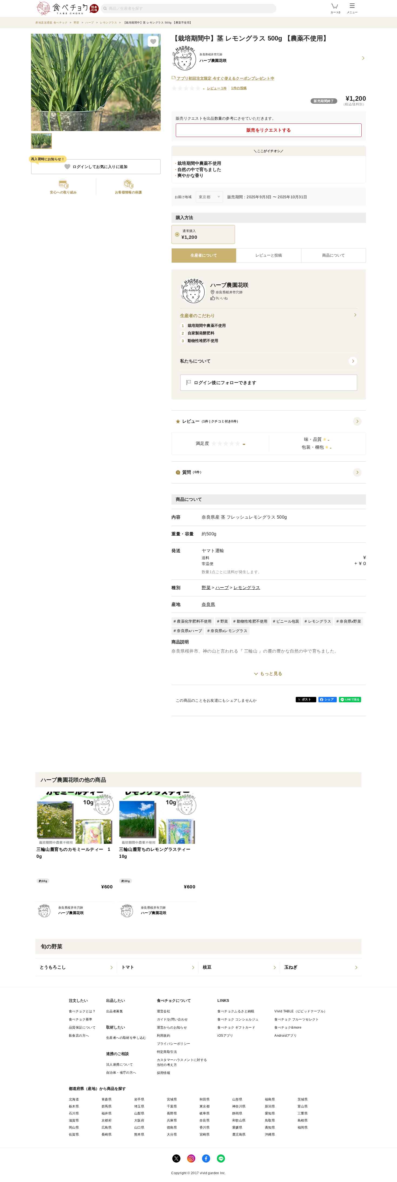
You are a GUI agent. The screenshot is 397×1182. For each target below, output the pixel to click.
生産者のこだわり (197, 315)
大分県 (172, 1134)
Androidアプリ (285, 1035)
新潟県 (270, 1106)
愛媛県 (237, 1127)
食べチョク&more (287, 1027)
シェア (329, 699)
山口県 (139, 1127)
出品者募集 (114, 1011)
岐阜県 (205, 1113)
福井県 (107, 1113)
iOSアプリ (225, 1035)
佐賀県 (74, 1134)
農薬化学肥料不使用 (194, 621)
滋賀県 (74, 1120)
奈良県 (208, 604)
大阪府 (139, 1120)
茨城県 (303, 1099)
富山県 (303, 1106)
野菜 (206, 587)
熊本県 (139, 1134)
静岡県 (237, 1113)
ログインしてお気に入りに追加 (100, 166)
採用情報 (163, 1073)
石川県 (74, 1113)
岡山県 (74, 1127)
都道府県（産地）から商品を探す (97, 1088)
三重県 (303, 1113)
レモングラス (247, 587)
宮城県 (172, 1099)
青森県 (107, 1099)
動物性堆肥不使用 (252, 621)
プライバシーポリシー (173, 1044)
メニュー (352, 12)
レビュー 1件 (217, 88)
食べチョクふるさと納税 (235, 1011)
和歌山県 (239, 1120)
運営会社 (163, 1011)
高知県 (270, 1127)
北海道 (74, 1099)
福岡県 (303, 1127)
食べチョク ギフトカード (236, 1027)
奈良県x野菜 (350, 621)
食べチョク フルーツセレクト (296, 1019)
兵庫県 (172, 1120)
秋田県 (205, 1099)
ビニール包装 (288, 621)
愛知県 (270, 1113)
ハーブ (222, 587)
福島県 (270, 1099)
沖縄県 (270, 1134)
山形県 (237, 1099)
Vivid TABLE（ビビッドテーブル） (300, 1011)
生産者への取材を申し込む (126, 1038)
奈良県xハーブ (189, 631)
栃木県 (74, 1106)
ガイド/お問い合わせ (172, 1019)
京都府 (107, 1120)
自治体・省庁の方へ (121, 1072)
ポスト (306, 699)
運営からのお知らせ (172, 1027)
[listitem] (76, 967)
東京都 (205, 1106)
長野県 (172, 1113)
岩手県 (139, 1099)
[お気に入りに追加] (153, 41)
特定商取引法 (167, 1052)
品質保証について (82, 1027)
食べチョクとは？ (82, 1011)
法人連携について (119, 1064)
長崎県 (107, 1134)
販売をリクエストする (269, 130)
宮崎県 (205, 1134)
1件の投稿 (239, 88)
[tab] (268, 256)
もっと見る (271, 673)
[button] (268, 436)
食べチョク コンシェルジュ (237, 1019)
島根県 (303, 1120)
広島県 (107, 1127)
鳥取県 (270, 1120)
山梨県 (139, 1113)
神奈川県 (239, 1106)
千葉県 (172, 1106)
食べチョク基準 (80, 1019)
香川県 (205, 1127)
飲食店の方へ (79, 1035)
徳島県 (172, 1127)
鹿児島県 (239, 1134)
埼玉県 (139, 1106)
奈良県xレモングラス (229, 631)
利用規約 (163, 1035)
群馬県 (107, 1106)
